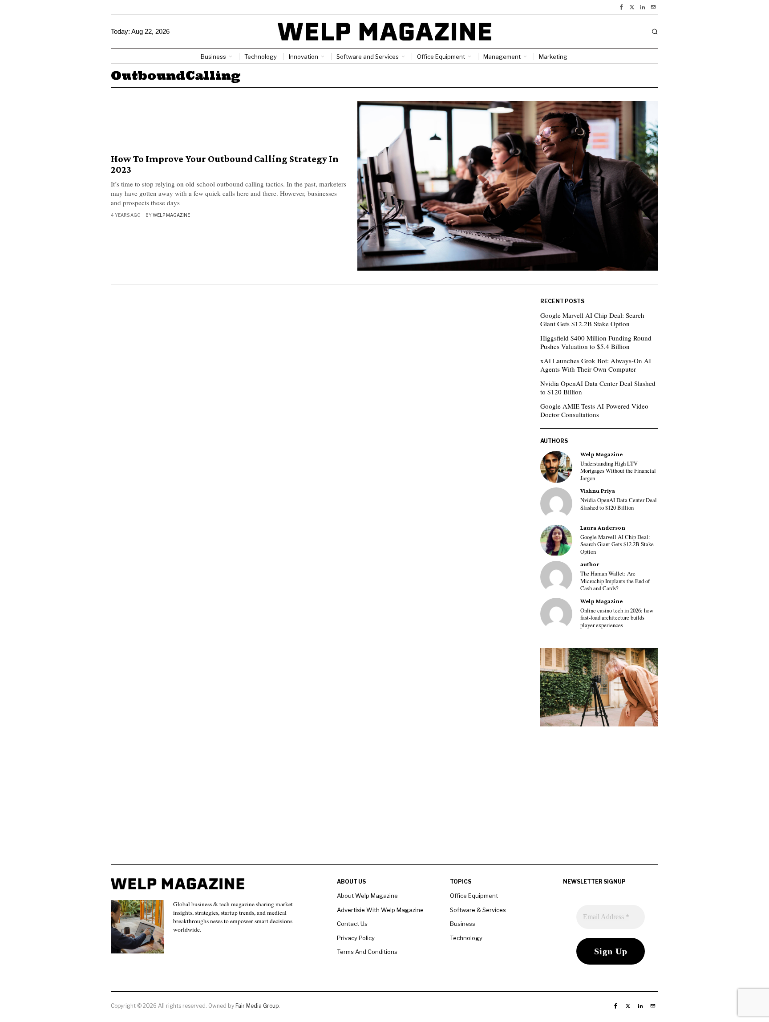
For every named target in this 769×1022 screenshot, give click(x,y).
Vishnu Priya (597, 490)
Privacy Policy (356, 937)
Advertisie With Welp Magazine (380, 909)
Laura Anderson (602, 527)
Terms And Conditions (367, 951)
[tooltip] (621, 7)
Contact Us (352, 923)
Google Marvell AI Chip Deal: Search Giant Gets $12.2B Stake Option (592, 319)
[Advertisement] (384, 802)
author (589, 564)
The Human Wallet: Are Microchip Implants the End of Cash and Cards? (615, 581)
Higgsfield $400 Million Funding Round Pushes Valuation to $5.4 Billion (596, 342)
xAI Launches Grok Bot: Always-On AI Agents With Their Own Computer (595, 365)
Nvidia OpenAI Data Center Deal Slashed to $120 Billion (598, 388)
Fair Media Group (257, 1005)
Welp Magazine (171, 215)
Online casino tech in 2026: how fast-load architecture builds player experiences (616, 618)
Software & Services (478, 909)
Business (462, 923)
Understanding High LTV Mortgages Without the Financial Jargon (618, 471)
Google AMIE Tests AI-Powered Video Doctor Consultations (594, 410)
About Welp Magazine (367, 895)
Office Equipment (474, 895)
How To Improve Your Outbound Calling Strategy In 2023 (225, 164)
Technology (466, 937)
